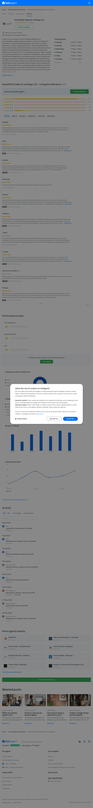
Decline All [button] (54, 419)
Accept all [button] (70, 419)
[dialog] (46, 404)
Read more (39, 414)
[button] (21, 419)
